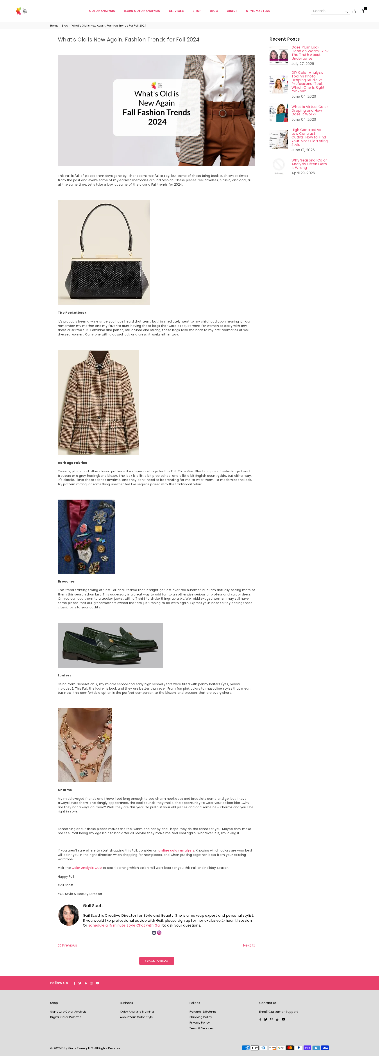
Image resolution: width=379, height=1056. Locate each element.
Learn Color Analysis (142, 11)
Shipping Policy (201, 1017)
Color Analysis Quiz (87, 868)
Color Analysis (102, 11)
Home (54, 25)
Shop (197, 11)
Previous (69, 945)
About (232, 11)
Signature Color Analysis (68, 1011)
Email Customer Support (278, 1011)
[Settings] (354, 10)
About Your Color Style (136, 1017)
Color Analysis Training (137, 1011)
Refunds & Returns (203, 1011)
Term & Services (202, 1028)
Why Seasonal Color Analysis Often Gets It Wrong (309, 164)
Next (247, 945)
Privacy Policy (200, 1022)
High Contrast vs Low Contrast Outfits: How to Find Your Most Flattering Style (309, 137)
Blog (214, 11)
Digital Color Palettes (65, 1017)
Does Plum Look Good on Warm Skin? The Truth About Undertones (310, 52)
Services (176, 11)
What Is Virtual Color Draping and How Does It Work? (309, 110)
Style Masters (258, 11)
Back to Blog (157, 961)
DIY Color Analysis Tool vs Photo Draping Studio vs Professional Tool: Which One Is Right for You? (308, 82)
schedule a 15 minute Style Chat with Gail (124, 925)
